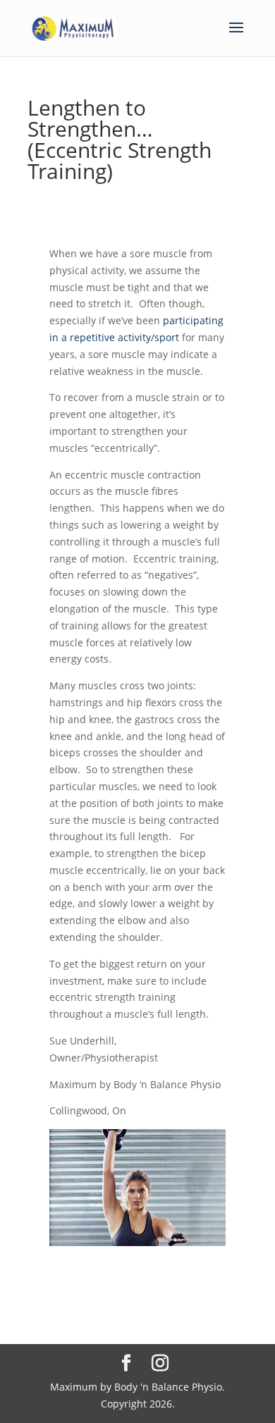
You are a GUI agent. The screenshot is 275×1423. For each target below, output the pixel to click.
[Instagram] (160, 1363)
